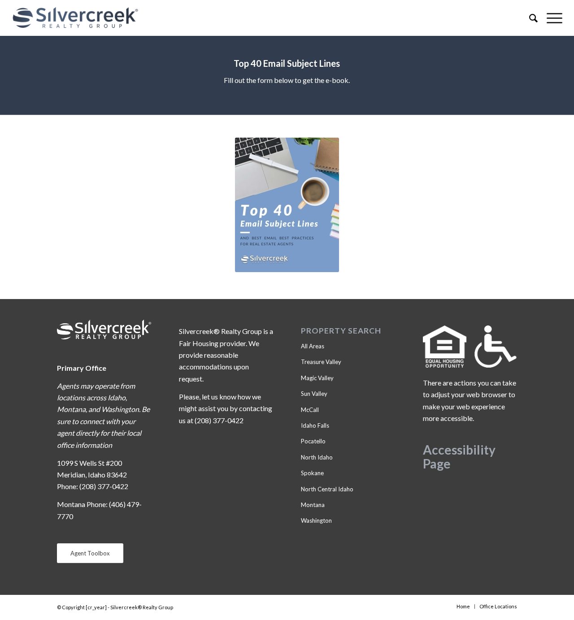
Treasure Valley (321, 361)
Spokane (312, 473)
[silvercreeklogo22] (232, 18)
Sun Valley (314, 393)
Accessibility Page (459, 456)
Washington (316, 520)
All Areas (312, 346)
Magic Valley (317, 378)
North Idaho (317, 457)
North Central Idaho (327, 489)
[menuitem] (529, 18)
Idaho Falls (315, 425)
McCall (310, 409)
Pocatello (313, 441)
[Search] (529, 18)
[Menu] (550, 18)
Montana (313, 504)
